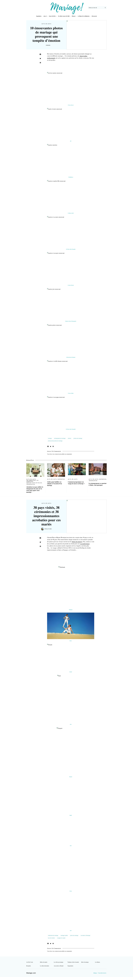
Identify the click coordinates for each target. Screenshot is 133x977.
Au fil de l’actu (29, 962)
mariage (50, 438)
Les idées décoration (44, 966)
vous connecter (55, 454)
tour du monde (51, 938)
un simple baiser (84, 544)
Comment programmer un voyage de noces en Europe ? (76, 483)
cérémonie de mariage (53, 935)
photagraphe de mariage (59, 438)
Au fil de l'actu (46, 23)
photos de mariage (78, 438)
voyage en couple (61, 938)
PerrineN (48, 45)
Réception (28, 966)
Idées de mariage (85, 962)
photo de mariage (74, 935)
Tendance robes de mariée (73, 962)
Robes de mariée (43, 962)
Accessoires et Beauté (58, 966)
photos (69, 438)
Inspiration (61, 479)
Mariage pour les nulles (34, 482)
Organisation (30, 484)
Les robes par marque (58, 962)
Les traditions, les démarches (32, 481)
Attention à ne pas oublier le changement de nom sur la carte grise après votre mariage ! (34, 489)
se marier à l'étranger (85, 935)
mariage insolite (64, 935)
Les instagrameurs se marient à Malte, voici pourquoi (97, 484)
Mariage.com (31, 973)
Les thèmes (97, 962)
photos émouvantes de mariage (55, 440)
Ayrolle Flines (48, 528)
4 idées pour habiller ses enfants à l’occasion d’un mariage (54, 483)
